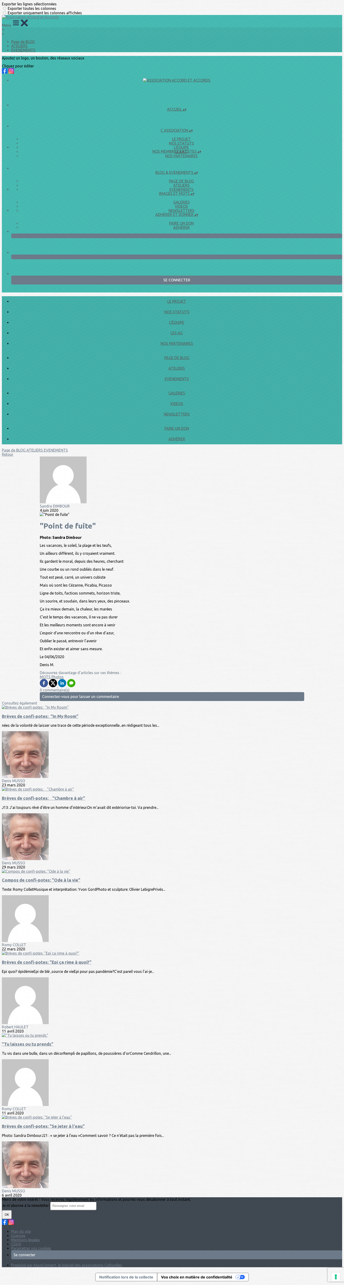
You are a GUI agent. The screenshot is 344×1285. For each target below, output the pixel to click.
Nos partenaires (181, 156)
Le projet (181, 139)
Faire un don (181, 223)
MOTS (45, 677)
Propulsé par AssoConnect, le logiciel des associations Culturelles (66, 1265)
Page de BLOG (23, 42)
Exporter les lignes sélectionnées (29, 4)
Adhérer (181, 227)
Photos (57, 677)
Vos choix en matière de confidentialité (196, 1277)
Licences (18, 1236)
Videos (181, 206)
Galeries (181, 202)
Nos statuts (181, 143)
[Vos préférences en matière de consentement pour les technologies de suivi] (335, 1276)
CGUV (16, 1244)
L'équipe (181, 147)
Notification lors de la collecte (126, 1277)
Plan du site (21, 1231)
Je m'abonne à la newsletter (26, 1205)
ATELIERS (19, 46)
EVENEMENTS (23, 50)
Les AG (177, 333)
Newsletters (181, 210)
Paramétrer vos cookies (31, 1248)
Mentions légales (25, 1240)
